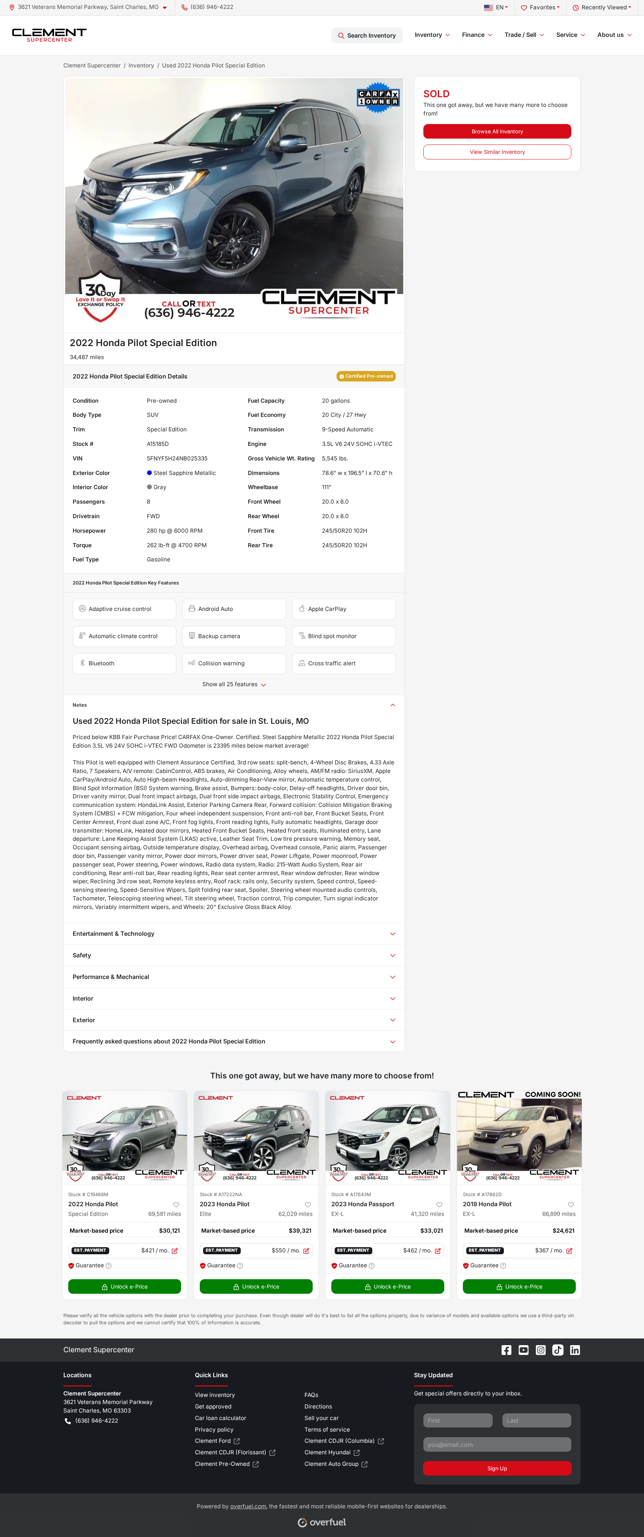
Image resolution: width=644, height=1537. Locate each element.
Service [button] (566, 34)
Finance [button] (473, 34)
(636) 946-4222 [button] (211, 6)
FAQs (311, 1394)
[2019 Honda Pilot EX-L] (519, 1138)
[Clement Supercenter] (49, 35)
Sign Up (497, 1468)
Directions (318, 1406)
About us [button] (610, 34)
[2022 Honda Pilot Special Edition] (124, 1138)
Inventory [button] (428, 34)
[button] (91, 7)
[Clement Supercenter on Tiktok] (555, 1349)
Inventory (141, 65)
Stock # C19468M (88, 1194)
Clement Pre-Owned (222, 1463)
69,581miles (164, 1213)
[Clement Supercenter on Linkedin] (572, 1349)
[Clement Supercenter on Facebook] (503, 1349)
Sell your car (321, 1418)
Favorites (542, 7)
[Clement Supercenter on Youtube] (520, 1349)
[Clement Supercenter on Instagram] (537, 1349)
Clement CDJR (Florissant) (230, 1452)
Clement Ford (213, 1440)
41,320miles (427, 1213)
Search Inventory (371, 35)
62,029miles (295, 1213)
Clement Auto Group (331, 1463)
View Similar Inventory (497, 152)
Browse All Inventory (497, 131)
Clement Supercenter (92, 65)
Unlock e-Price (129, 1286)
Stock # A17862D (482, 1194)
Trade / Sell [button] (520, 34)
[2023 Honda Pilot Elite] (256, 1138)
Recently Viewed (604, 7)
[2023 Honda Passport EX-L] (387, 1138)
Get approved (213, 1406)
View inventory (215, 1394)
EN (499, 7)
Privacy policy (214, 1429)
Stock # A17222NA (221, 1194)
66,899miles (559, 1213)
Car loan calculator (220, 1418)
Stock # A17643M (351, 1194)
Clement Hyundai (327, 1452)
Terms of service (327, 1429)
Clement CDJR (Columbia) (339, 1440)
